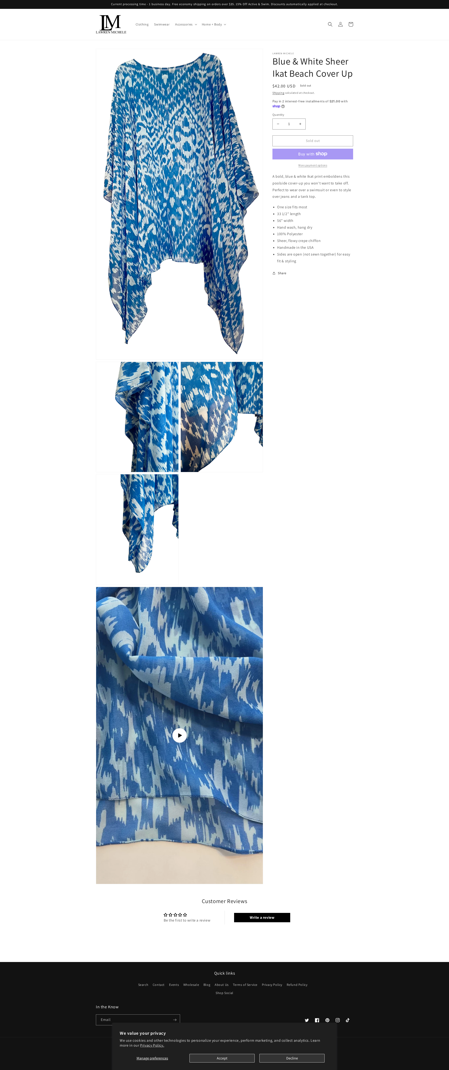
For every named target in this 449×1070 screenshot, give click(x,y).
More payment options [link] (312, 165)
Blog (206, 985)
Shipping (278, 92)
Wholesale (191, 985)
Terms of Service (245, 985)
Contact (159, 985)
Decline (292, 1058)
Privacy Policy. (152, 1045)
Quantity (278, 115)
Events (174, 985)
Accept (222, 1058)
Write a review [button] (262, 917)
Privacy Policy (272, 985)
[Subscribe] (175, 1019)
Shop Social (224, 993)
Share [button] (282, 273)
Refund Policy (297, 985)
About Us (222, 985)
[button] (185, 24)
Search (143, 985)
